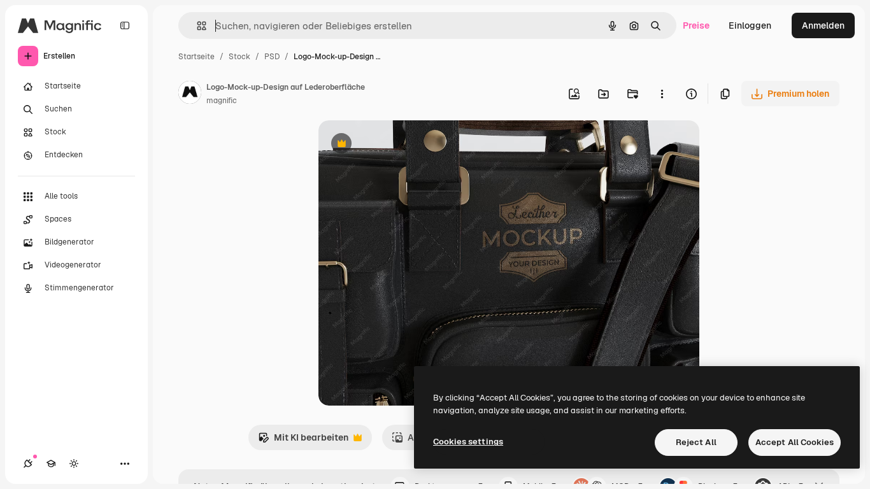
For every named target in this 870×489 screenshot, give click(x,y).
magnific (221, 101)
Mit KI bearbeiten (303, 441)
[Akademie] (51, 463)
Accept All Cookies (794, 442)
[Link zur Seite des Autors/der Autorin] (189, 94)
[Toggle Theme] (74, 463)
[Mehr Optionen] (661, 93)
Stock (239, 57)
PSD (272, 57)
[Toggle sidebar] (125, 25)
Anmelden (823, 25)
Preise (696, 25)
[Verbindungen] (28, 463)
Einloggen (750, 25)
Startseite (196, 57)
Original (400, 145)
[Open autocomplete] (196, 26)
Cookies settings (468, 441)
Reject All (696, 442)
